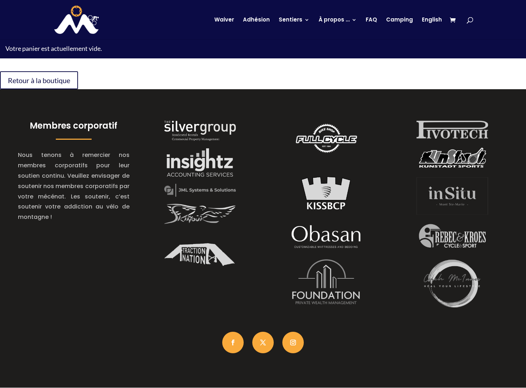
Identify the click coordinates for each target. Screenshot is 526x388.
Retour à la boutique (39, 80)
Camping (399, 20)
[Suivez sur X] (263, 342)
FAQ (371, 20)
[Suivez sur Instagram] (293, 342)
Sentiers (290, 20)
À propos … (334, 20)
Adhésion (256, 20)
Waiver (224, 20)
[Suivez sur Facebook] (233, 342)
